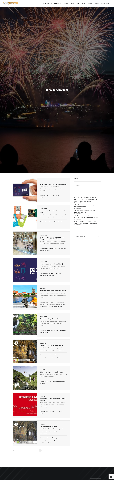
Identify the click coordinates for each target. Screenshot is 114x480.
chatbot (60, 306)
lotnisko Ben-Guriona (45, 250)
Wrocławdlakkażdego (52, 306)
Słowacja (57, 330)
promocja (57, 302)
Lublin (57, 355)
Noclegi (72, 3)
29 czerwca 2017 (45, 355)
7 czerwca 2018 (44, 273)
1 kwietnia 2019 (44, 248)
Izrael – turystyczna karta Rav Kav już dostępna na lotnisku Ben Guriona (52, 238)
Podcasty (89, 3)
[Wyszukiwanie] (110, 3)
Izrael (56, 222)
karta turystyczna (44, 197)
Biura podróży (57, 3)
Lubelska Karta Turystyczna (55, 357)
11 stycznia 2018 (45, 330)
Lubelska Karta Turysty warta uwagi (51, 345)
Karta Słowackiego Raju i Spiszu (50, 319)
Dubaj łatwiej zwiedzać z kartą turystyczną (53, 184)
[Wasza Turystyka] (10, 3)
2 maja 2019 (44, 195)
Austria (55, 381)
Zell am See (42, 383)
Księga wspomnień (47, 3)
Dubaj (54, 195)
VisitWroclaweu (60, 304)
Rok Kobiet (96, 3)
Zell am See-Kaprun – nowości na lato (51, 372)
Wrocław (62, 302)
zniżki (57, 195)
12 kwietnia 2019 (45, 222)
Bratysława (60, 411)
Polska (78, 3)
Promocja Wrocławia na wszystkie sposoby (53, 290)
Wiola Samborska (53, 304)
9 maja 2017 (44, 381)
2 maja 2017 (43, 438)
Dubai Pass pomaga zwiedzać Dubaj (51, 264)
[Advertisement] (87, 254)
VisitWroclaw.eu (43, 306)
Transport (66, 3)
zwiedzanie (51, 275)
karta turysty (52, 440)
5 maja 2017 (44, 411)
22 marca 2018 (44, 302)
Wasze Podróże (105, 3)
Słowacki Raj (63, 330)
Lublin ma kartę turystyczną (48, 426)
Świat (83, 3)
